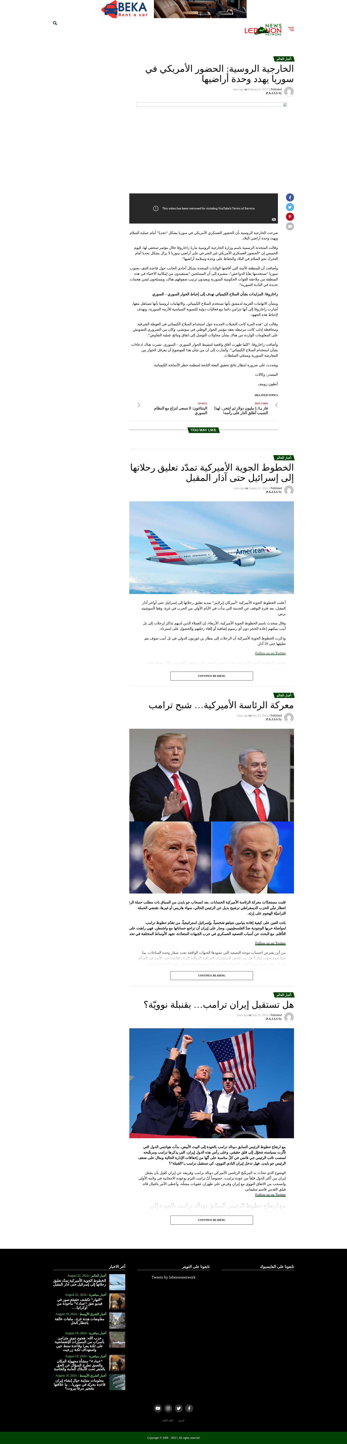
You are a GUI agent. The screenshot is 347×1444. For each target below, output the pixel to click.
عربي (181, 1420)
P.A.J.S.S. (271, 93)
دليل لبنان (168, 1420)
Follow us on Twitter (270, 943)
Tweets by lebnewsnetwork (174, 1277)
